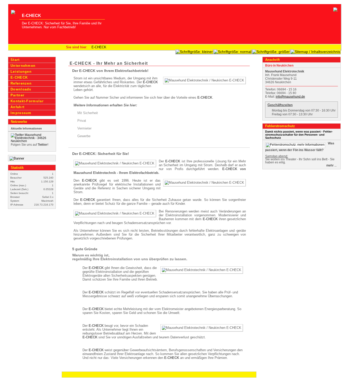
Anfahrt (17, 107)
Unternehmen (23, 66)
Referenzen (21, 83)
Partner (17, 95)
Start (15, 60)
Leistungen (21, 71)
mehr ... (331, 165)
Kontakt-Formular (27, 101)
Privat (81, 121)
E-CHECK (98, 47)
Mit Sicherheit (87, 113)
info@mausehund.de (290, 96)
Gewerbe (83, 136)
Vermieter (84, 128)
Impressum (21, 113)
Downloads (21, 89)
